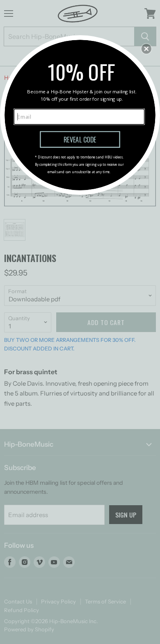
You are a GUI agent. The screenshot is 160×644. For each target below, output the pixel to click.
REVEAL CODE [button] (80, 139)
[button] (146, 49)
